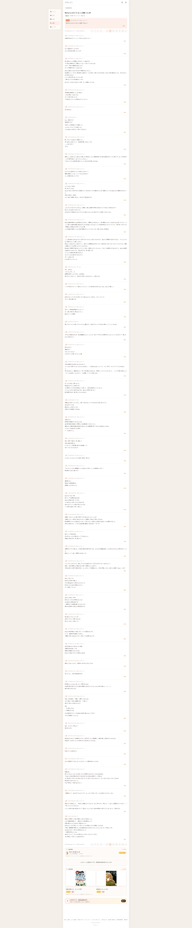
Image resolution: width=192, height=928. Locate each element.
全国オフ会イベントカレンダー (84, 919)
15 (113, 31)
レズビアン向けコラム (95, 919)
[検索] (122, 2)
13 (107, 31)
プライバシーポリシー (96, 922)
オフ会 (54, 27)
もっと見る (124, 849)
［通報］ (124, 26)
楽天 (73, 891)
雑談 (53, 23)
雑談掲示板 (69, 8)
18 (122, 31)
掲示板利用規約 (120, 919)
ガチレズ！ (69, 2)
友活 (53, 15)
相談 (53, 19)
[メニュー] (125, 2)
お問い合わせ (104, 919)
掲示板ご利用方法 (111, 919)
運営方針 (126, 919)
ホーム (54, 11)
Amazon (68, 891)
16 (116, 31)
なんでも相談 (73, 919)
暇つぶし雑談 (67, 919)
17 (119, 31)
